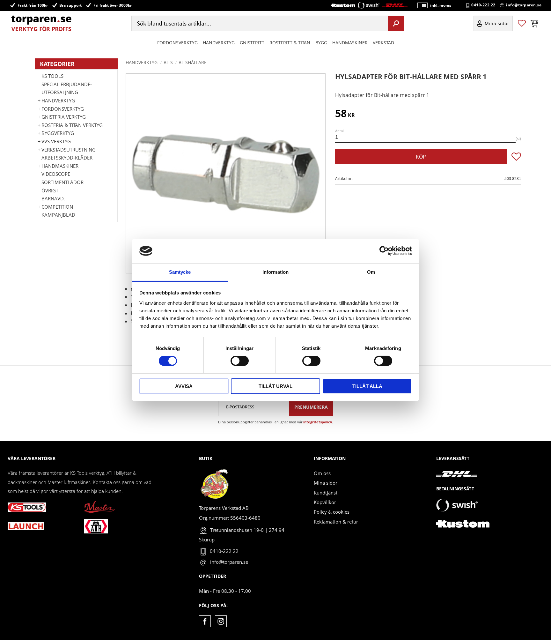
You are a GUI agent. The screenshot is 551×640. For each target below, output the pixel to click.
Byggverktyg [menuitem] (57, 133)
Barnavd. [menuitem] (53, 198)
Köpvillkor (325, 502)
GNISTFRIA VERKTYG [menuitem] (63, 117)
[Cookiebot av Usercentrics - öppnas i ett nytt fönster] (384, 251)
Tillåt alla (367, 386)
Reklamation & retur (336, 521)
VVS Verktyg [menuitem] (56, 141)
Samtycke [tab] (180, 272)
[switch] (240, 361)
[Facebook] (204, 621)
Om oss (322, 473)
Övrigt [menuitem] (49, 190)
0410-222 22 (483, 5)
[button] (522, 23)
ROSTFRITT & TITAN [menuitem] (289, 43)
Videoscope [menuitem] (55, 174)
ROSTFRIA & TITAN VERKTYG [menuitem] (72, 125)
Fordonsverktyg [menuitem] (177, 43)
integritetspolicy (317, 422)
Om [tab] (371, 272)
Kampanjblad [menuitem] (58, 215)
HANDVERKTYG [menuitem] (219, 43)
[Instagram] (220, 621)
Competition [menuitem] (57, 207)
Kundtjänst (325, 492)
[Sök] (396, 23)
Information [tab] (275, 272)
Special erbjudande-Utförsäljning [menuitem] (66, 88)
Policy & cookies (331, 512)
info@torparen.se (523, 5)
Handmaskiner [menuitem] (350, 43)
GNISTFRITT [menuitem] (252, 43)
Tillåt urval (275, 386)
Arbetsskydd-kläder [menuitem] (66, 157)
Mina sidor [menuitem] (497, 23)
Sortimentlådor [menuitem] (62, 182)
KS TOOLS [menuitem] (52, 76)
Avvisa (184, 386)
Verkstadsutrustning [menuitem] (68, 149)
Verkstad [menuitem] (383, 43)
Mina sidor (325, 483)
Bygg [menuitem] (321, 43)
